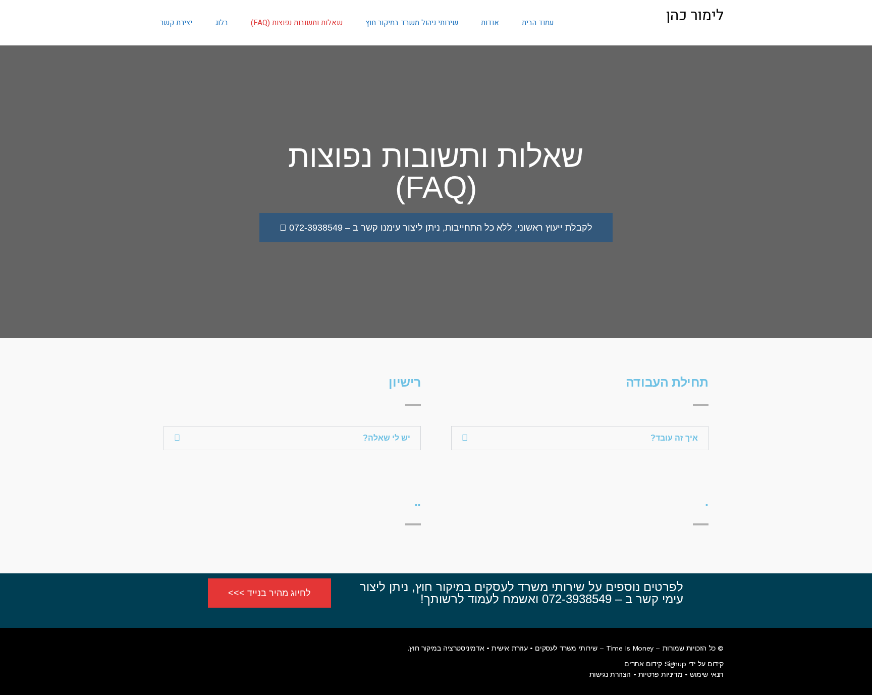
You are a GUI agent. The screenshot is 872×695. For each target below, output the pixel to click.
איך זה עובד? (674, 438)
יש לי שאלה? (386, 438)
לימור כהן (695, 16)
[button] (580, 438)
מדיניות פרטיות (660, 674)
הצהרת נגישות (610, 674)
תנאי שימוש (707, 674)
